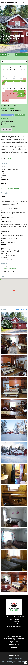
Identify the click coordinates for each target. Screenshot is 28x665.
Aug (10, 67)
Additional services (14, 644)
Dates (2, 64)
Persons (3, 59)
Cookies (14, 662)
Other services (14, 641)
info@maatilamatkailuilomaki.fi (9, 268)
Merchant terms (7, 129)
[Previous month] (3, 67)
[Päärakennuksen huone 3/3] (14, 560)
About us (14, 640)
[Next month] (25, 86)
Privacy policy (21, 661)
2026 (20, 67)
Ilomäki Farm (9, 159)
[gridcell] (3, 71)
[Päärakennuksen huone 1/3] (14, 517)
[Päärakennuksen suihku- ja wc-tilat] (14, 474)
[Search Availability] (24, 2)
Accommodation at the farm (14, 636)
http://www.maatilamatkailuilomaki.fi (10, 188)
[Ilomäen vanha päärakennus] (14, 322)
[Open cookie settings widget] (25, 662)
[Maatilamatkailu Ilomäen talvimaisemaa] (14, 430)
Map (17, 55)
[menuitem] (24, 2)
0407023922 (4, 270)
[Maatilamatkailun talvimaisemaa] (14, 452)
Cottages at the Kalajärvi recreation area (14, 638)
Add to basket (20, 115)
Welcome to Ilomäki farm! (14, 635)
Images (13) (24, 55)
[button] (14, 291)
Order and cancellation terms (8, 661)
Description (11, 55)
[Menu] (26, 2)
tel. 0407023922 (14, 657)
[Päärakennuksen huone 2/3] (14, 538)
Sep (7, 86)
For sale (14, 646)
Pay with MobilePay (7, 115)
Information (14, 647)
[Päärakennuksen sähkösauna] (14, 495)
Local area (17, 159)
